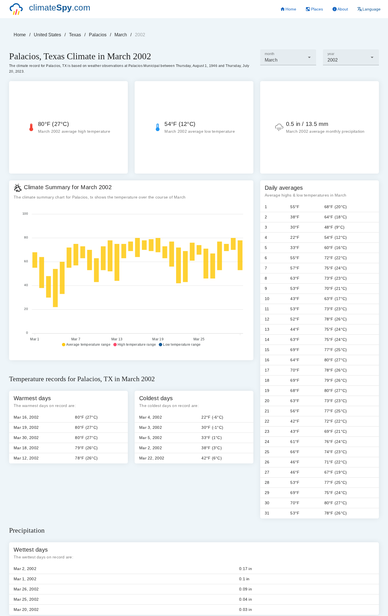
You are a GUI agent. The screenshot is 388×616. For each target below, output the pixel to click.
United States (47, 34)
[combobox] (288, 57)
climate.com (59, 7)
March (120, 34)
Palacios (98, 34)
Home (20, 34)
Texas (75, 34)
